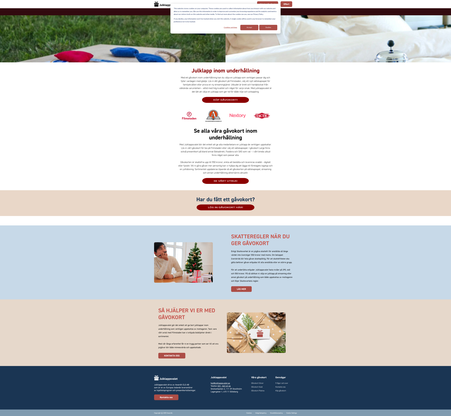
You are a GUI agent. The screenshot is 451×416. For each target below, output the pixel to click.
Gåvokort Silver (257, 383)
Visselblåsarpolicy (276, 413)
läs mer (241, 289)
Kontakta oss (166, 397)
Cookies (249, 413)
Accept (249, 27)
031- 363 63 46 (224, 386)
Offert (286, 4)
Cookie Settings (291, 413)
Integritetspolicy (260, 413)
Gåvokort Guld (256, 387)
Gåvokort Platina (257, 390)
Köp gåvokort (280, 390)
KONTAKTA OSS (172, 355)
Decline (268, 27)
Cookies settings (230, 27)
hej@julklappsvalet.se (220, 383)
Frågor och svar (281, 383)
